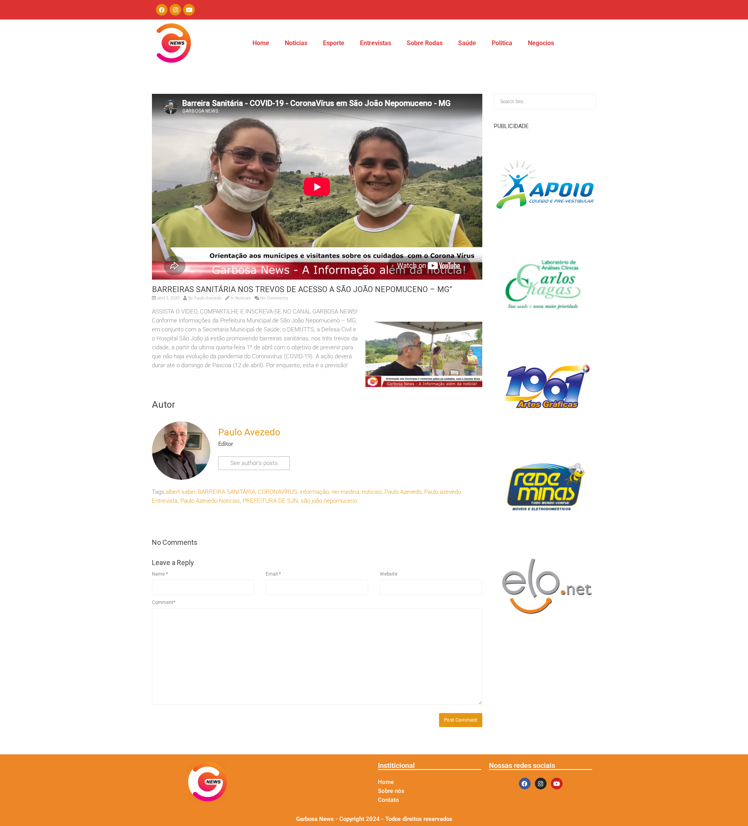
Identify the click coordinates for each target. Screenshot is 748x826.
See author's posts (254, 463)
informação (314, 491)
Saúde (467, 43)
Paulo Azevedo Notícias (210, 500)
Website (388, 574)
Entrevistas (375, 43)
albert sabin (180, 491)
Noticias (296, 43)
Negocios (541, 43)
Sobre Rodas (425, 43)
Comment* (163, 602)
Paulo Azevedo (403, 491)
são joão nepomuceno (329, 500)
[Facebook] (162, 10)
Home (260, 43)
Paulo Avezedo (208, 298)
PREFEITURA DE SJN (270, 500)
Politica (502, 43)
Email (273, 574)
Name (160, 574)
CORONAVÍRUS (277, 491)
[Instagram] (175, 10)
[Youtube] (189, 10)
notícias (372, 491)
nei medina (345, 491)
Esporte (333, 43)
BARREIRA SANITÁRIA (226, 491)
